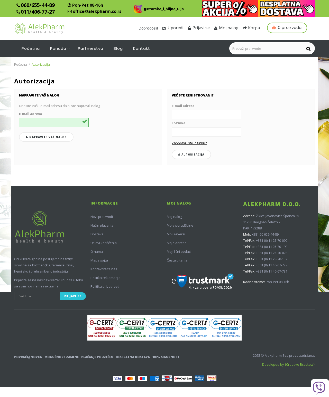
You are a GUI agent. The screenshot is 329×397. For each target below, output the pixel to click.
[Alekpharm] (51, 28)
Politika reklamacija (105, 277)
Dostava (97, 234)
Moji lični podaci (179, 251)
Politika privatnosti (104, 286)
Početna (20, 64)
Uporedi (175, 28)
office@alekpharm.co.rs (97, 11)
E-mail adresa (30, 113)
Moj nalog (229, 28)
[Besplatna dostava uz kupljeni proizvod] (286, 8)
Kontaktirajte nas (103, 269)
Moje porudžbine (180, 225)
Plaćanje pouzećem (97, 357)
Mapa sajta (99, 260)
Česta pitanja (177, 260)
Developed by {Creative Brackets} (288, 364)
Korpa (254, 28)
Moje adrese (177, 242)
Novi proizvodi (101, 216)
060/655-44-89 (38, 5)
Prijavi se (201, 28)
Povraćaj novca (28, 357)
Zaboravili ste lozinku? (189, 143)
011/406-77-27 (38, 11)
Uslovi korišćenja (103, 242)
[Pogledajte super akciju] (230, 8)
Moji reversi (176, 234)
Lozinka (178, 123)
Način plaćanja (101, 225)
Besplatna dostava (133, 357)
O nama (96, 251)
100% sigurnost (165, 357)
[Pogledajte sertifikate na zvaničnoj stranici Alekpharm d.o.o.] (164, 328)
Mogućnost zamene (61, 357)
